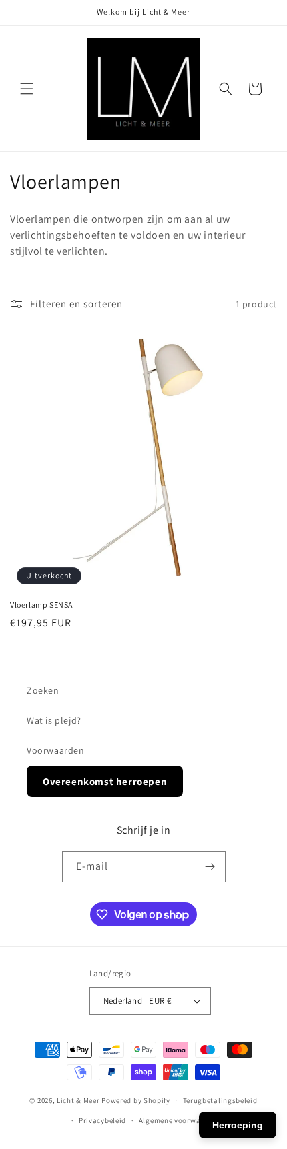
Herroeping (237, 1125)
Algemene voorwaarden (180, 1120)
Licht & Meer (78, 1099)
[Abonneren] (210, 866)
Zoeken (43, 690)
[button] (26, 88)
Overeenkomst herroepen (105, 781)
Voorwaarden (56, 750)
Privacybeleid (102, 1120)
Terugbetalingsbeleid (220, 1100)
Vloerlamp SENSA (41, 605)
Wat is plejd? (54, 720)
